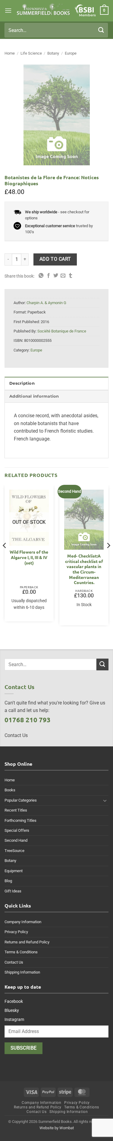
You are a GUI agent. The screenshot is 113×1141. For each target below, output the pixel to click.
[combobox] (56, 30)
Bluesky (12, 1010)
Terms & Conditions (21, 952)
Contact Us (14, 962)
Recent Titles (16, 810)
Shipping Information (22, 972)
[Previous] (4, 557)
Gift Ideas (13, 891)
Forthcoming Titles (20, 820)
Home (10, 53)
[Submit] (101, 30)
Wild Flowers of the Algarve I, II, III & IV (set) (29, 557)
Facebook (14, 1001)
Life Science (31, 53)
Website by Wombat (56, 1128)
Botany (53, 53)
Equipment (14, 871)
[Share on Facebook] (48, 275)
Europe (71, 53)
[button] (8, 10)
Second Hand (16, 840)
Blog (8, 881)
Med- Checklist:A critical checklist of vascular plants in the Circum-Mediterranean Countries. (84, 569)
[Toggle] (104, 800)
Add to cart (55, 259)
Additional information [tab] (34, 396)
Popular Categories (21, 800)
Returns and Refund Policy (27, 942)
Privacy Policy (16, 932)
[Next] (108, 557)
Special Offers (17, 830)
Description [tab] (22, 383)
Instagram (14, 1019)
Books (10, 790)
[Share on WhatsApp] (41, 275)
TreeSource (14, 850)
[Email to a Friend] (63, 275)
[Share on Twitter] (55, 275)
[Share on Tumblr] (70, 275)
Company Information (23, 922)
